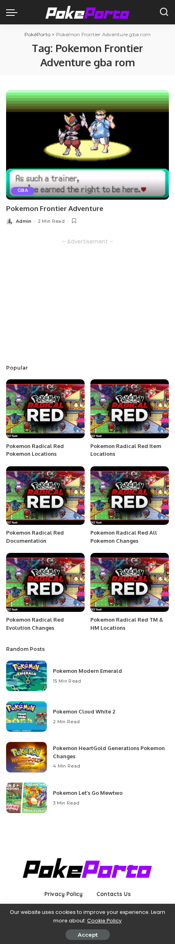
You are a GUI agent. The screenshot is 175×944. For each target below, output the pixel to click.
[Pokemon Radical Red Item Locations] (129, 408)
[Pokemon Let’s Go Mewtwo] (26, 798)
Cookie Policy (104, 920)
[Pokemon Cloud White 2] (26, 716)
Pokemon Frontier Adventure (54, 208)
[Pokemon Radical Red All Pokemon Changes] (129, 495)
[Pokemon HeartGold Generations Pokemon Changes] (26, 757)
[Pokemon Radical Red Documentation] (45, 495)
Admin (24, 221)
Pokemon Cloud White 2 (84, 711)
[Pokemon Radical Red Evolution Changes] (45, 582)
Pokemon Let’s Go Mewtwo (87, 793)
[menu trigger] (14, 12)
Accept (88, 934)
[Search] (164, 12)
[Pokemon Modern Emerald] (26, 676)
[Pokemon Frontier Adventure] (87, 145)
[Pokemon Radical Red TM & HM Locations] (129, 582)
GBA (23, 190)
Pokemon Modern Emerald (87, 671)
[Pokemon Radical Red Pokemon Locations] (45, 408)
